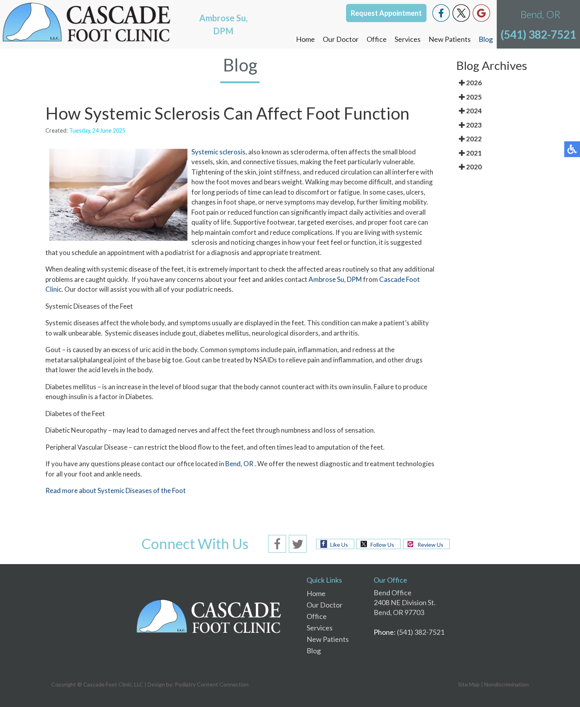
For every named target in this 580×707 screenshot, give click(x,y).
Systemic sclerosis (218, 152)
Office (377, 39)
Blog (486, 39)
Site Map (469, 684)
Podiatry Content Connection (212, 684)
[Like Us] (441, 12)
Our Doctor (341, 39)
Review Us (430, 544)
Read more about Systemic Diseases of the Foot (115, 490)
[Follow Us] (461, 12)
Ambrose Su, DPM (335, 279)
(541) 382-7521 (538, 34)
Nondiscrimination (506, 684)
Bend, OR (239, 463)
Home (305, 39)
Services (408, 39)
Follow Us (382, 544)
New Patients (449, 39)
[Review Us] (481, 12)
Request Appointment (386, 13)
